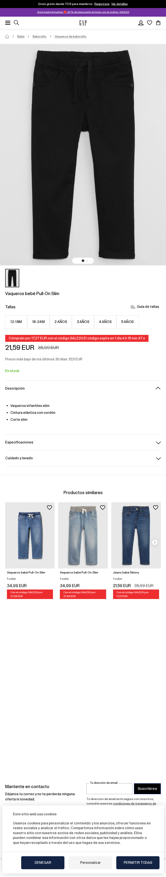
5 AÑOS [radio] (127, 322)
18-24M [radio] (38, 322)
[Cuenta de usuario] (141, 22)
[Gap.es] (83, 23)
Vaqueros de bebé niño (70, 36)
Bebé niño (39, 36)
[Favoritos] (149, 22)
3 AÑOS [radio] (83, 322)
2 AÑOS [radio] (60, 322)
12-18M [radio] (16, 322)
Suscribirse (147, 789)
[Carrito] (158, 22)
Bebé (20, 36)
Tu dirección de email (104, 782)
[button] (83, 260)
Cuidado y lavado (19, 458)
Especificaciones (19, 442)
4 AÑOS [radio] (105, 322)
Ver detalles (119, 4)
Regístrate (101, 4)
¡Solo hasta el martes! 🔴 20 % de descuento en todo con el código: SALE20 (83, 12)
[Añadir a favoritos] (49, 507)
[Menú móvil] (7, 22)
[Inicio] (7, 37)
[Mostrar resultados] (16, 22)
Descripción (15, 388)
